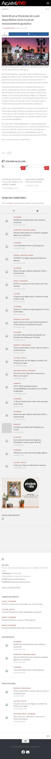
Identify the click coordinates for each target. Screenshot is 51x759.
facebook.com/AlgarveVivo (20, 582)
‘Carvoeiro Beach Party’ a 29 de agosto (28, 245)
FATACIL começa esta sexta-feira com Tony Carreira (22, 604)
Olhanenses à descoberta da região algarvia (30, 453)
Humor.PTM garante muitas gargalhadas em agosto (22, 612)
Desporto (17, 345)
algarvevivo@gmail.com (16, 579)
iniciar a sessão (14, 203)
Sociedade (17, 217)
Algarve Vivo (9, 28)
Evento (5, 9)
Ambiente (17, 319)
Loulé (9, 153)
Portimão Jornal (29, 230)
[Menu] (48, 3)
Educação (25, 319)
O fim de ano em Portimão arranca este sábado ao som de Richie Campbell (12, 181)
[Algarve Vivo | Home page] (18, 3)
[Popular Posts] (37, 211)
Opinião (16, 255)
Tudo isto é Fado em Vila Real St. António (29, 465)
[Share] (29, 34)
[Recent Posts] (14, 211)
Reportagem (26, 345)
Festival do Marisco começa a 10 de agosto (18, 620)
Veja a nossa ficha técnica (11, 587)
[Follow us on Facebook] (23, 752)
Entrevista (17, 230)
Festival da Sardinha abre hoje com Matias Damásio (21, 628)
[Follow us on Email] (27, 752)
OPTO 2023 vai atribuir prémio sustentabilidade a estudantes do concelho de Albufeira (30, 388)
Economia (17, 437)
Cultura (16, 294)
